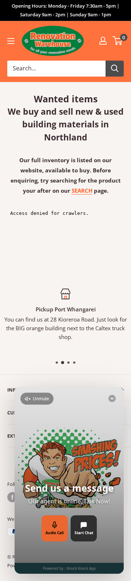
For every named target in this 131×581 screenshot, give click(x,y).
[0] (117, 40)
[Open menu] (11, 41)
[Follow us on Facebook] (12, 497)
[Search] (115, 69)
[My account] (103, 41)
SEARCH (82, 190)
